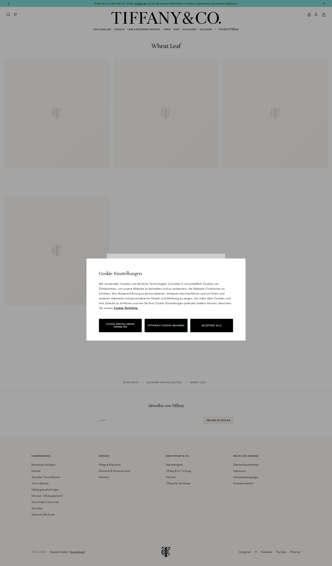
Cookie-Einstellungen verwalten (120, 325)
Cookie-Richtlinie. (126, 308)
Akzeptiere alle (212, 325)
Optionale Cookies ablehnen (166, 325)
